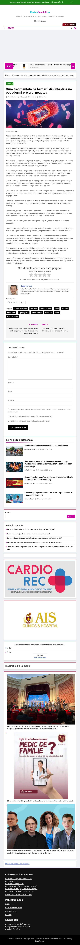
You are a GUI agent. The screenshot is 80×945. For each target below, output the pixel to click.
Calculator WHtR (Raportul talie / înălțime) (21, 889)
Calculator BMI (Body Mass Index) (18, 879)
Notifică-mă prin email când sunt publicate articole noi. (30, 421)
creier (57, 309)
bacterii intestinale (20, 309)
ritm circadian (37, 313)
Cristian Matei (30, 449)
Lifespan (10, 84)
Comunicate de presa (13, 908)
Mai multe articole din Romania (17, 864)
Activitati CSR (10, 911)
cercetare (33, 309)
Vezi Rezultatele (40, 657)
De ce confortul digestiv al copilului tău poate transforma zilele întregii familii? (34, 538)
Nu (10, 652)
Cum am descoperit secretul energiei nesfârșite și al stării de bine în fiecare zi (37, 2)
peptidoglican (24, 313)
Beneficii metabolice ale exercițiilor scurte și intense (46, 446)
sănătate (48, 313)
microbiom (11, 313)
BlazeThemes (39, 941)
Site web (11, 400)
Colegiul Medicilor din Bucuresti (17, 927)
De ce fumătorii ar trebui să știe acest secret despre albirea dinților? (31, 529)
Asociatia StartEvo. (56, 939)
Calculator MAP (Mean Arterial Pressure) (21, 886)
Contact (8, 915)
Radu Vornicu (12, 97)
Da (10, 648)
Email (10, 392)
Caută (7, 512)
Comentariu (13, 357)
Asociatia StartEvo (12, 929)
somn (57, 313)
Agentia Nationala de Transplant (17, 924)
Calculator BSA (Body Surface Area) (19, 891)
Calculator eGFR (11, 881)
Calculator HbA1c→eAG (14, 884)
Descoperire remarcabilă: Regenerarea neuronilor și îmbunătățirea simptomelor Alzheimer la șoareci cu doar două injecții (48, 463)
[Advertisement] (40, 46)
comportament (45, 309)
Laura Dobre (30, 499)
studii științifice (12, 317)
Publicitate (9, 904)
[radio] (31, 275)
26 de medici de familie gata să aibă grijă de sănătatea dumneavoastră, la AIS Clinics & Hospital (40, 801)
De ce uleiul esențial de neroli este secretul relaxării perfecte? (40, 65)
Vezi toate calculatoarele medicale (18, 895)
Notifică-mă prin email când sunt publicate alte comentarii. (31, 416)
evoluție (65, 309)
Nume (11, 383)
